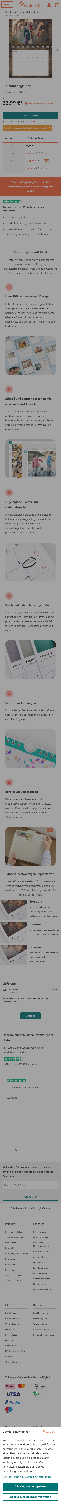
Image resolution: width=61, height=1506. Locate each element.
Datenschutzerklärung (37, 1476)
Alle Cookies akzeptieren (31, 1486)
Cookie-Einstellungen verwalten (30, 1496)
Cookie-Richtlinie (13, 1476)
